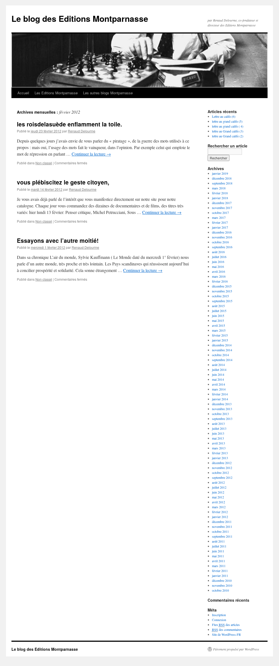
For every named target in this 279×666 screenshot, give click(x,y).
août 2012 (218, 482)
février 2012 (220, 512)
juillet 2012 (219, 487)
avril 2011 (218, 561)
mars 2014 (219, 389)
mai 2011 (218, 556)
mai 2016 (218, 266)
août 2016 (218, 252)
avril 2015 (218, 325)
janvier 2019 (220, 173)
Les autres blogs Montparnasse (108, 92)
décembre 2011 (222, 521)
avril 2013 (218, 443)
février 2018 (220, 193)
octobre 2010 (220, 590)
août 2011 (218, 541)
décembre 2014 (222, 345)
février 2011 (220, 570)
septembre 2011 (222, 536)
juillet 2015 (219, 310)
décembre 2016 (222, 232)
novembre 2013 (222, 409)
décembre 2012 (222, 463)
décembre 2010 (222, 580)
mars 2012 (219, 507)
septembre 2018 (222, 183)
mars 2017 (219, 217)
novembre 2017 (222, 207)
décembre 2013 (222, 404)
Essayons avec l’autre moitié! (58, 240)
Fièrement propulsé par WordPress (236, 649)
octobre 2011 (220, 531)
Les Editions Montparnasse (56, 92)
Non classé (43, 163)
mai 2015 (218, 320)
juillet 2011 (219, 546)
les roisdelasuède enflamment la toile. (69, 124)
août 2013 (218, 423)
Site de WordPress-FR (226, 634)
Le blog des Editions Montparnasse (79, 18)
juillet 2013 (219, 428)
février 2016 (220, 281)
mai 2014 (218, 379)
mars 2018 (219, 188)
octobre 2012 (220, 472)
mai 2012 (218, 497)
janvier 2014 (220, 399)
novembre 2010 (222, 585)
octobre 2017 (220, 212)
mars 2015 (219, 330)
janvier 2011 (220, 575)
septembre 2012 (222, 477)
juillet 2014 (219, 369)
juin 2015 (218, 315)
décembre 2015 (222, 286)
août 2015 (218, 306)
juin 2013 (218, 433)
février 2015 (220, 335)
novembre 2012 (222, 467)
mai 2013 (218, 438)
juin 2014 (218, 374)
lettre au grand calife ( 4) (227, 126)
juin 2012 (218, 492)
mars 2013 (219, 448)
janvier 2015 (220, 340)
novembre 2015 (222, 291)
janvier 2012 (220, 516)
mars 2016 (219, 276)
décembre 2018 (222, 178)
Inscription (219, 615)
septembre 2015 (222, 301)
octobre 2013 (220, 413)
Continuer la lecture (91, 154)
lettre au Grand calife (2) (227, 136)
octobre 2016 (220, 242)
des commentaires (227, 629)
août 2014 (218, 364)
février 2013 (220, 453)
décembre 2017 (222, 203)
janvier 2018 (220, 198)
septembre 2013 (222, 418)
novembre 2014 (222, 350)
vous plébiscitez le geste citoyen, (63, 182)
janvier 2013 (220, 458)
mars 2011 (219, 566)
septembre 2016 (222, 247)
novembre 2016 (222, 237)
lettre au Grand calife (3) (227, 131)
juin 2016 (218, 261)
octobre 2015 (220, 296)
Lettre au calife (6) (223, 116)
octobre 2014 (220, 355)
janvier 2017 (220, 227)
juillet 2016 (219, 257)
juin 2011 (218, 551)
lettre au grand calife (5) (227, 121)
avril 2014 (218, 384)
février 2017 (220, 222)
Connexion (219, 619)
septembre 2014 (222, 360)
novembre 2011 (222, 526)
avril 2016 (218, 271)
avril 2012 (218, 502)
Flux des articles (226, 624)
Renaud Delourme (81, 131)
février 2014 (220, 394)
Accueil (23, 92)
